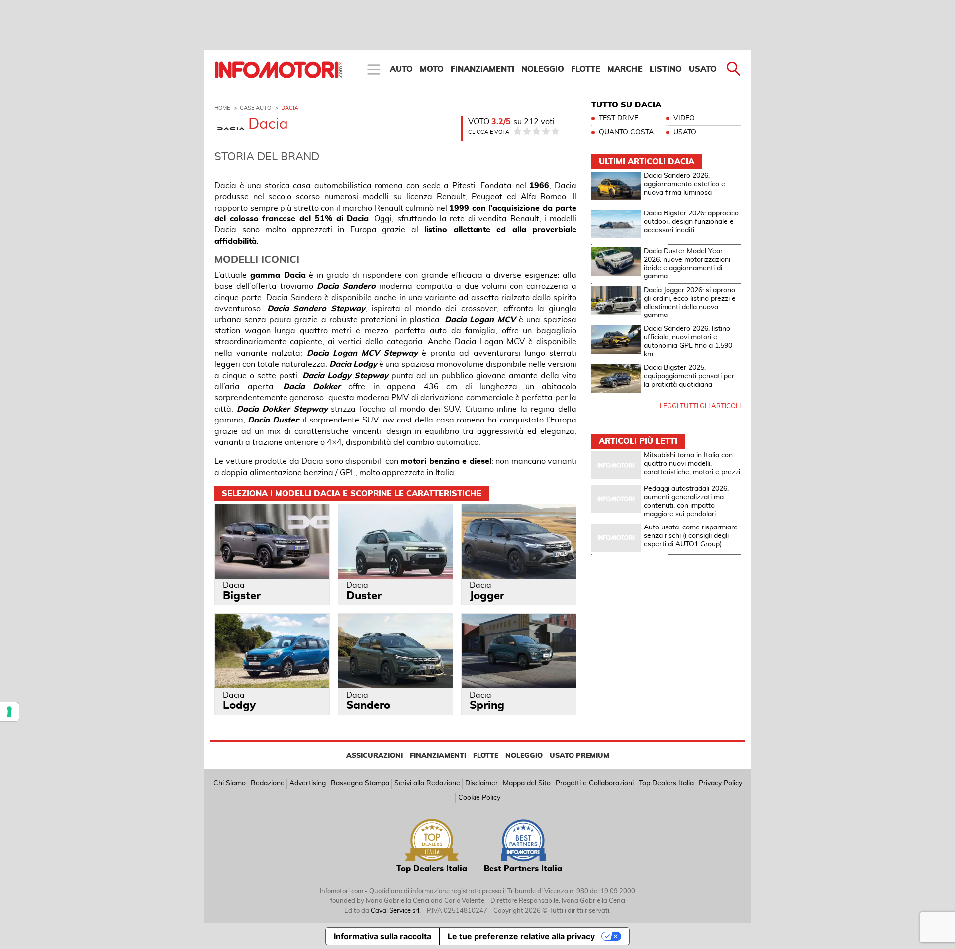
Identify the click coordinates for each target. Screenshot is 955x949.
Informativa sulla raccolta (382, 936)
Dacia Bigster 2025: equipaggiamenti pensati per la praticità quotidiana (689, 376)
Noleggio (542, 69)
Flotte (585, 69)
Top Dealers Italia (666, 783)
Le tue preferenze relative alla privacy (521, 936)
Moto (432, 69)
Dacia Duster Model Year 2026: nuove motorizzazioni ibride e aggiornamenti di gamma (687, 264)
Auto (401, 69)
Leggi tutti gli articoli (700, 406)
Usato (703, 69)
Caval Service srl (395, 911)
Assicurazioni (374, 755)
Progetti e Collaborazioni (595, 783)
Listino (666, 69)
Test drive (618, 118)
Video (684, 118)
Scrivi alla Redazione (427, 783)
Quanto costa (626, 132)
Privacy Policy (720, 783)
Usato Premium (579, 755)
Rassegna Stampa (360, 783)
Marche (625, 69)
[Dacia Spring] (519, 651)
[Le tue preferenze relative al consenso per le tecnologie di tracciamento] (9, 711)
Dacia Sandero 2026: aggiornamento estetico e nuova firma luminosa (684, 184)
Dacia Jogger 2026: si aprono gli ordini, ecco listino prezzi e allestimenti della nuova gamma (690, 302)
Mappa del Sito (527, 783)
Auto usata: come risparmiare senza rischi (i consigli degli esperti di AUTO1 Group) (691, 536)
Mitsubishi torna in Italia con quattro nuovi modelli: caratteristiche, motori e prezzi (692, 464)
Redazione (268, 783)
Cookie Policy (479, 797)
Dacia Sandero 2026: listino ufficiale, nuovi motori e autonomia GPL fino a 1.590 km (688, 341)
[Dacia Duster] (395, 541)
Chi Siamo (229, 783)
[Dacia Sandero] (395, 651)
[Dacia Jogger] (519, 541)
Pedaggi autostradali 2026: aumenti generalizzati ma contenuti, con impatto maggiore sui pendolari (686, 501)
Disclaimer (481, 783)
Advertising (307, 783)
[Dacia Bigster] (272, 541)
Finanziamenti (482, 69)
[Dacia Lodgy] (272, 651)
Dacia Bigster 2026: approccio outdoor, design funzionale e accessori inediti (691, 222)
